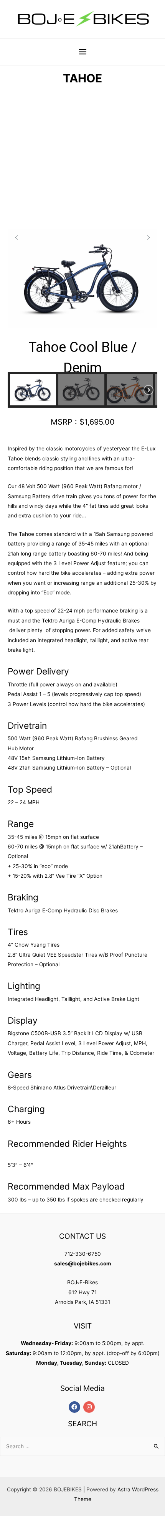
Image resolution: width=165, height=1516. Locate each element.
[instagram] (90, 1407)
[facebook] (75, 1407)
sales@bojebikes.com (82, 1263)
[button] (16, 237)
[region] (82, 255)
